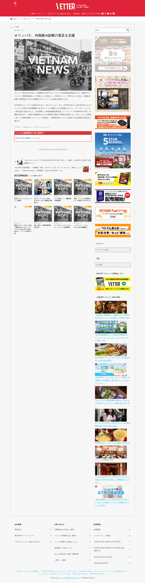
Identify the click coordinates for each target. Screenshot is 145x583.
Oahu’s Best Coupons (80, 574)
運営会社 (18, 529)
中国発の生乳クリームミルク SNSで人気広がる (112, 443)
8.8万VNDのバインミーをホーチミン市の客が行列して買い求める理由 (112, 359)
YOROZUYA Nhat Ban (97, 574)
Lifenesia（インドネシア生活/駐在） (28, 571)
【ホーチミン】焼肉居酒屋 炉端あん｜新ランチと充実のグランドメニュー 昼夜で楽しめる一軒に (112, 403)
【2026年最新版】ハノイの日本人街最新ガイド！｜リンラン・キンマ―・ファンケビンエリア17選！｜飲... (112, 337)
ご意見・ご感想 (60, 560)
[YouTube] (108, 14)
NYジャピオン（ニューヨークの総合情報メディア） (111, 571)
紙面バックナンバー (38, 13)
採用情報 (97, 529)
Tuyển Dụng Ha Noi (101, 563)
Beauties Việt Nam (86, 571)
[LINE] (114, 14)
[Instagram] (111, 14)
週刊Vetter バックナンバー (24, 535)
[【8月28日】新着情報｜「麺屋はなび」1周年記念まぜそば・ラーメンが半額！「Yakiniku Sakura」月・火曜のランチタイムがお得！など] (111, 312)
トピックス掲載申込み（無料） (65, 535)
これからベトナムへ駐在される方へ (28, 542)
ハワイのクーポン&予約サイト (50, 574)
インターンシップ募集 (102, 535)
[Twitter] (105, 14)
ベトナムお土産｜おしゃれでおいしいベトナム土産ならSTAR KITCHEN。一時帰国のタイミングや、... (112, 479)
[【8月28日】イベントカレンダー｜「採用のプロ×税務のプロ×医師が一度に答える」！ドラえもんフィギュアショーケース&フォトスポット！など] (111, 374)
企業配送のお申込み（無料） (64, 529)
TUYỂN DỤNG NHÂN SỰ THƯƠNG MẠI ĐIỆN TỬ (109, 549)
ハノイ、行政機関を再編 (104, 460)
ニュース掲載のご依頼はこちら (65, 542)
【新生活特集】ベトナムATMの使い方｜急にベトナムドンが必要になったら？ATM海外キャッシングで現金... (112, 502)
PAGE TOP (139, 563)
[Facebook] (102, 14)
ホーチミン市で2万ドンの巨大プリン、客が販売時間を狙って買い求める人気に (112, 424)
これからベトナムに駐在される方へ (59, 13)
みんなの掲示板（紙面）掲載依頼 (66, 554)
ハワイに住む (66, 574)
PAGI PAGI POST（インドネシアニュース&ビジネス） (60, 571)
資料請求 (77, 13)
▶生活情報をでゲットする (28, 138)
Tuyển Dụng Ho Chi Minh (103, 557)
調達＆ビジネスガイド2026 (91, 13)
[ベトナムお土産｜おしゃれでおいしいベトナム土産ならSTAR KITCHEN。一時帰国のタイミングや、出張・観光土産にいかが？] (111, 474)
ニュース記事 (14, 27)
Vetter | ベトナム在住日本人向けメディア (68, 578)
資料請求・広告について (63, 548)
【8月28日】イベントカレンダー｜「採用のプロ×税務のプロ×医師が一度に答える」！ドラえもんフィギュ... (112, 380)
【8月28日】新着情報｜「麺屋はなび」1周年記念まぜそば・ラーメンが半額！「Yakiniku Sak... (112, 316)
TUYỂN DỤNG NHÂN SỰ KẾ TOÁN (107, 542)
